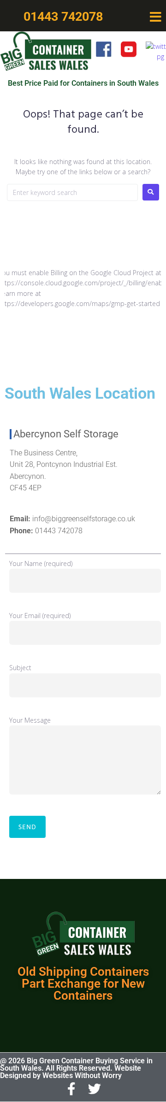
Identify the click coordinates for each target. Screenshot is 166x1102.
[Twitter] (95, 1089)
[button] (155, 17)
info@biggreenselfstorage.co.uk (83, 518)
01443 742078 (59, 530)
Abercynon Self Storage (66, 434)
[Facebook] (71, 1089)
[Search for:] (72, 192)
